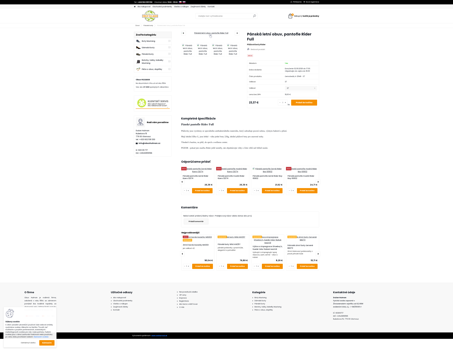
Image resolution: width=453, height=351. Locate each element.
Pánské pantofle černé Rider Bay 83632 (267, 177)
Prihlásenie (297, 2)
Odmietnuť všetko (28, 343)
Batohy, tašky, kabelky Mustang (152, 61)
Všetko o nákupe (181, 6)
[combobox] (301, 88)
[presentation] (183, 33)
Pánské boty (148, 25)
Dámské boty (148, 47)
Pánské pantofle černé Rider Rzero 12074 (195, 177)
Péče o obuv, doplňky (152, 69)
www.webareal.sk (159, 335)
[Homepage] (135, 6)
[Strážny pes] (283, 49)
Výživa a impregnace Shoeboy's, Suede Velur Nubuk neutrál (267, 247)
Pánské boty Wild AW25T (229, 244)
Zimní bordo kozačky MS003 (196, 245)
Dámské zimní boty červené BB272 (300, 246)
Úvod (137, 25)
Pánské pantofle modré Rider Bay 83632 (301, 177)
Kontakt (211, 6)
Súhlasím (47, 342)
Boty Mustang (148, 41)
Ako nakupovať (144, 6)
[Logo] (150, 16)
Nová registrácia (312, 2)
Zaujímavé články (198, 6)
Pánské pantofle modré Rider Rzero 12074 (231, 177)
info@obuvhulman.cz (149, 143)
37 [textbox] (288, 88)
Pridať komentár (196, 221)
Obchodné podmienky (162, 6)
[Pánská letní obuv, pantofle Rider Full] (210, 33)
